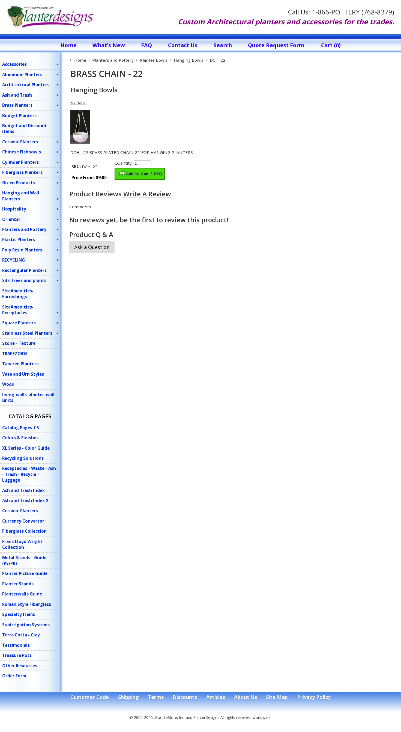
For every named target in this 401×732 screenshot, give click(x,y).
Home (68, 45)
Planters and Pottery (24, 229)
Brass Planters (17, 105)
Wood (8, 384)
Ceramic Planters (20, 141)
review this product (195, 219)
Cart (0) (331, 45)
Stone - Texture (18, 343)
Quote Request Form (276, 45)
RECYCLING (13, 260)
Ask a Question (92, 247)
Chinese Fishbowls (21, 152)
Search (223, 45)
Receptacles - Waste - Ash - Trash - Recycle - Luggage (29, 474)
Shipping (128, 697)
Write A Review (147, 193)
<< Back (78, 102)
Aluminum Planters (22, 74)
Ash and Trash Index (23, 490)
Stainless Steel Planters (27, 333)
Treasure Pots (17, 655)
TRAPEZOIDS (15, 353)
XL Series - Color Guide (26, 448)
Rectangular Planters (24, 270)
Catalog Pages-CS (20, 427)
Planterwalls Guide (22, 594)
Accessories (14, 64)
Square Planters (19, 322)
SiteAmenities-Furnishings (18, 293)
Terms (156, 697)
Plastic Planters (18, 239)
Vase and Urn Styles (23, 374)
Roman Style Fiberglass (26, 604)
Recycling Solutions (23, 458)
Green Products (18, 182)
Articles (215, 697)
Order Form (14, 675)
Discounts (185, 697)
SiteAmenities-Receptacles (18, 309)
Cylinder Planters (20, 162)
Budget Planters (19, 115)
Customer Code (89, 697)
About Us (245, 697)
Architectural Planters (25, 84)
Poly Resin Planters (22, 250)
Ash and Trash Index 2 (25, 500)
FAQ (146, 45)
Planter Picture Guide (24, 573)
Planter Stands (18, 583)
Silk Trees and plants (24, 280)
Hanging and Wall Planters (20, 195)
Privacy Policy (314, 697)
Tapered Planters (20, 363)
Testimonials (16, 645)
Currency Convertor (23, 521)
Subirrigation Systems (26, 624)
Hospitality (14, 209)
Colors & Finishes (20, 437)
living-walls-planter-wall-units (29, 397)
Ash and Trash (17, 95)
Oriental (11, 219)
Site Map (277, 697)
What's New (108, 45)
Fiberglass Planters (22, 172)
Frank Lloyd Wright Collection (22, 544)
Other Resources (19, 665)
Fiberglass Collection (24, 531)
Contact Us (182, 45)
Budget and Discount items (24, 128)
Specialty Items (18, 614)
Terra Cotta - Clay (21, 635)
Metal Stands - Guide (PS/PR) (24, 560)
